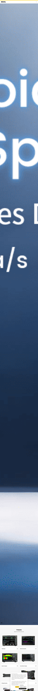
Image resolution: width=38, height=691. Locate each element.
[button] (34, 623)
